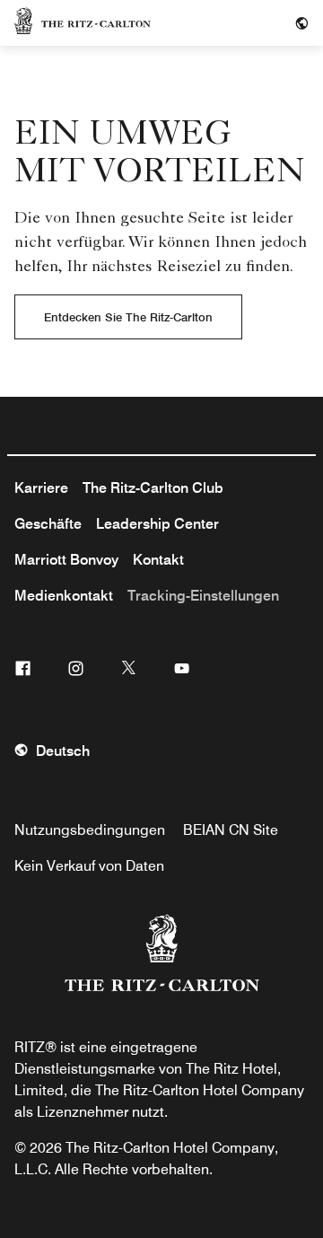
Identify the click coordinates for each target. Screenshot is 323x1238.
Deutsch (63, 750)
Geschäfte (48, 523)
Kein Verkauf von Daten (89, 865)
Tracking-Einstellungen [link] (203, 595)
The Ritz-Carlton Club (153, 487)
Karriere (41, 487)
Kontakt (158, 559)
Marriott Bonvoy (66, 559)
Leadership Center (157, 523)
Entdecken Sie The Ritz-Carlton (128, 317)
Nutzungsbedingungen (89, 830)
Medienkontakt (63, 595)
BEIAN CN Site (230, 830)
